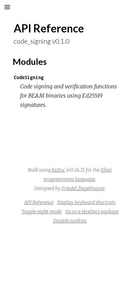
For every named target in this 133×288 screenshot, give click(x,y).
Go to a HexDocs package (92, 211)
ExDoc (58, 170)
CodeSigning (29, 77)
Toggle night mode (41, 211)
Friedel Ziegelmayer (83, 188)
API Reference (39, 202)
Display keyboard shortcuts (86, 202)
